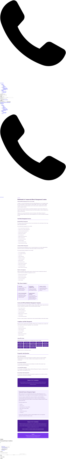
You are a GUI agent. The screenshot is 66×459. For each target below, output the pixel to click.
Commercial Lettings (5, 88)
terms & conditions (6, 99)
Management (4, 86)
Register (1, 100)
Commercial (3, 87)
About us (3, 90)
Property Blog (4, 92)
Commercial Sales (5, 108)
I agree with (4, 99)
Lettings (4, 106)
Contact (2, 113)
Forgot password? (8, 102)
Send (1, 455)
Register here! (4, 102)
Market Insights (4, 91)
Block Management (4, 89)
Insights (2, 111)
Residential (3, 105)
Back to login (1, 102)
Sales (3, 85)
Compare (1, 458)
